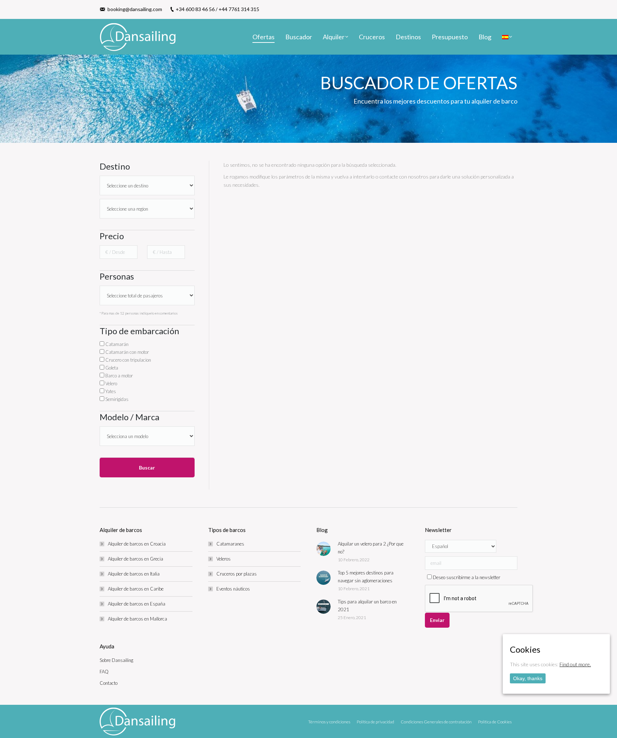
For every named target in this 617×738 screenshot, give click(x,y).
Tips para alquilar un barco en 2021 (367, 605)
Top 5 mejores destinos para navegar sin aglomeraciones (365, 576)
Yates (110, 391)
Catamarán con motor (126, 352)
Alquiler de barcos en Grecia (135, 559)
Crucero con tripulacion (127, 360)
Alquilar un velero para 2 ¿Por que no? (370, 547)
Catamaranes (230, 544)
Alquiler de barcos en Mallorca (137, 619)
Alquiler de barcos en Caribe (136, 589)
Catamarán (116, 344)
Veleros (223, 559)
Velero (110, 383)
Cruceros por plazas (236, 574)
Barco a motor (118, 375)
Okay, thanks (527, 678)
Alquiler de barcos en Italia (134, 574)
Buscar (147, 468)
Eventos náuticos (233, 589)
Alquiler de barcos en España (136, 604)
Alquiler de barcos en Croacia (137, 544)
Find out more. (575, 664)
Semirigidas (116, 399)
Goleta (111, 368)
